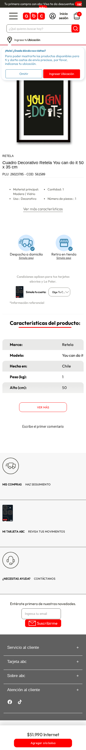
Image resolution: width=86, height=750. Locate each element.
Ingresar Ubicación (61, 74)
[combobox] (59, 292)
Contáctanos (28, 578)
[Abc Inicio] (33, 16)
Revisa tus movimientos (33, 531)
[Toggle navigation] (13, 16)
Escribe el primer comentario (43, 426)
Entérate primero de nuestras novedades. (43, 603)
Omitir (23, 74)
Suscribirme (47, 623)
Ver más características (43, 208)
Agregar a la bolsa (43, 743)
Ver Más (43, 407)
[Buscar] (75, 28)
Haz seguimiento (26, 484)
